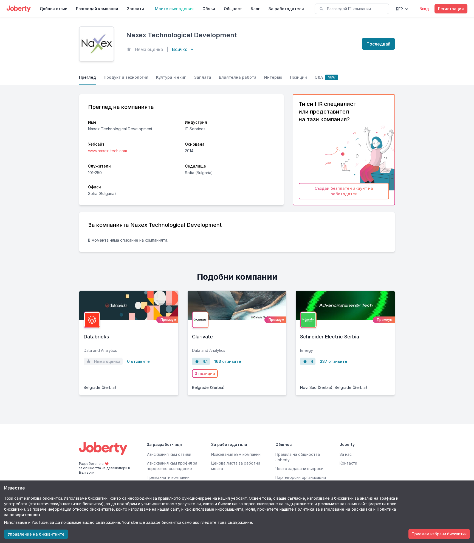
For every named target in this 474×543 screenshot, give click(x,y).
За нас (346, 454)
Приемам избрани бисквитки (439, 533)
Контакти (348, 463)
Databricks (96, 337)
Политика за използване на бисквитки (333, 509)
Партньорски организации (300, 477)
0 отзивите (138, 361)
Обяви (208, 8)
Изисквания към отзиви (169, 454)
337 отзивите (333, 361)
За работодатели (286, 8)
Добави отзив (53, 8)
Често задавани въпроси (299, 468)
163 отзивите (227, 361)
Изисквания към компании (236, 454)
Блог (255, 8)
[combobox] (352, 9)
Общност (233, 8)
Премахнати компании (168, 477)
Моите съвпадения (174, 8)
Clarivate (202, 337)
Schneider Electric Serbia (329, 337)
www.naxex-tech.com (107, 150)
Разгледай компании (97, 8)
